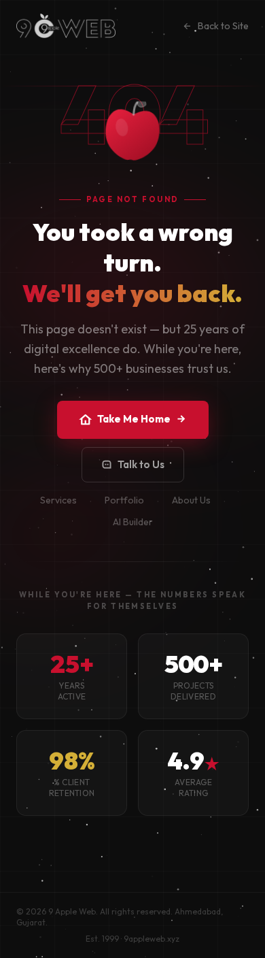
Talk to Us (141, 464)
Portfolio (124, 500)
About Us (191, 500)
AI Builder (133, 522)
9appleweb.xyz (151, 939)
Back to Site (223, 26)
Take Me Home (134, 418)
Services (58, 500)
